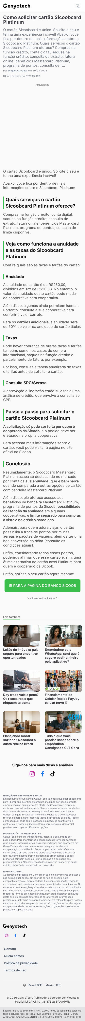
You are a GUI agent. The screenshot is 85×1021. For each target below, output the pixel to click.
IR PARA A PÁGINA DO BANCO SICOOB (42, 586)
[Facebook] (42, 774)
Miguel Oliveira (17, 70)
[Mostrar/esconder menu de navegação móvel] (77, 6)
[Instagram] (32, 774)
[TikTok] (52, 774)
